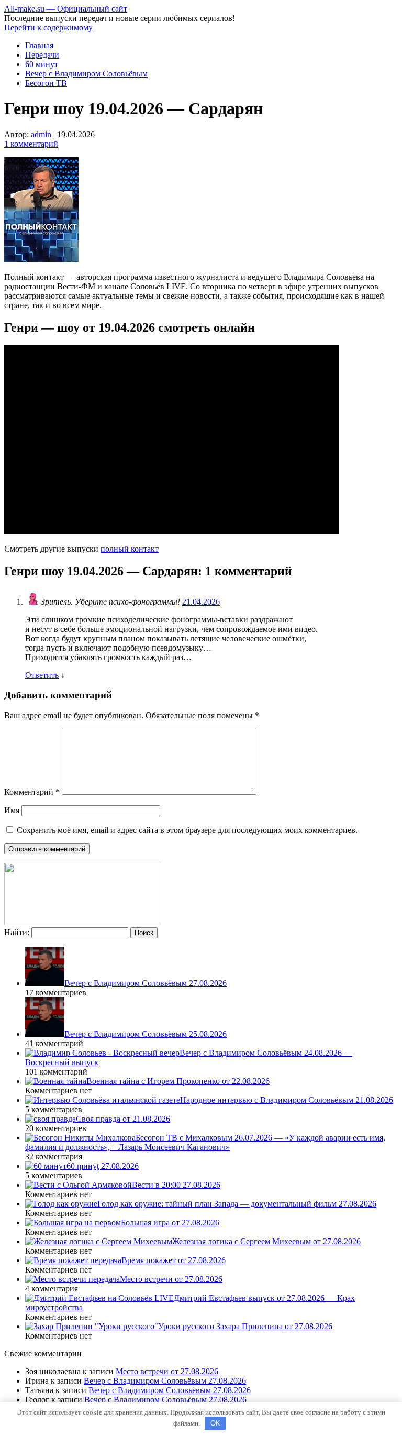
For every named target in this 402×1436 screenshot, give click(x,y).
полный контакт (129, 548)
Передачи (42, 54)
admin (41, 134)
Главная (39, 45)
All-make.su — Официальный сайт (65, 8)
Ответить (42, 675)
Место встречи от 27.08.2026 (167, 1371)
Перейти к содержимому (48, 27)
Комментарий (32, 791)
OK (215, 1423)
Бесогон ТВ (46, 83)
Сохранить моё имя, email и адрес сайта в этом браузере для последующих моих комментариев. (187, 830)
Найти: (16, 932)
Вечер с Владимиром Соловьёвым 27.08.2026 (165, 1380)
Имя (11, 810)
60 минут (41, 64)
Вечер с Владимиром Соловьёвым (86, 73)
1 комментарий (31, 143)
